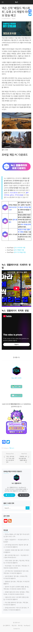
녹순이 (13, 18)
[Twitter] (30, 14)
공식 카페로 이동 (19, 250)
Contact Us (16, 628)
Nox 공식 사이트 (16, 378)
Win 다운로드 (11, 495)
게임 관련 (14, 625)
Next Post (23, 458)
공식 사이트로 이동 (19, 247)
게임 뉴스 (11, 448)
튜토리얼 (20, 625)
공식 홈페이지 (6, 625)
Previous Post (10, 458)
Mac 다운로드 (25, 495)
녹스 (16, 2)
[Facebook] (30, 11)
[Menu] (2, 2)
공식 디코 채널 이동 (20, 252)
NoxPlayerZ (27, 625)
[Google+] (30, 16)
